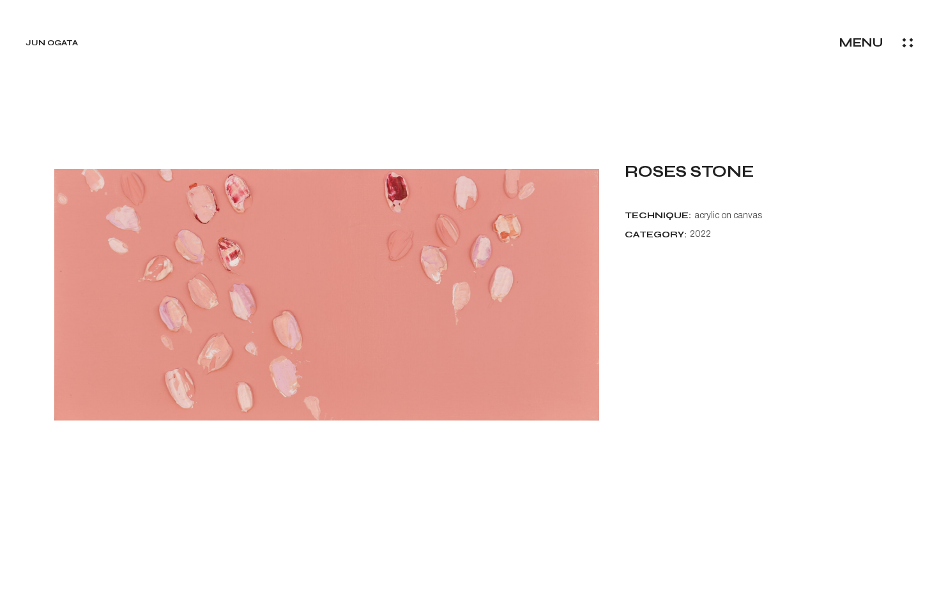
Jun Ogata (52, 42)
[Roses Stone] (326, 294)
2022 (700, 234)
